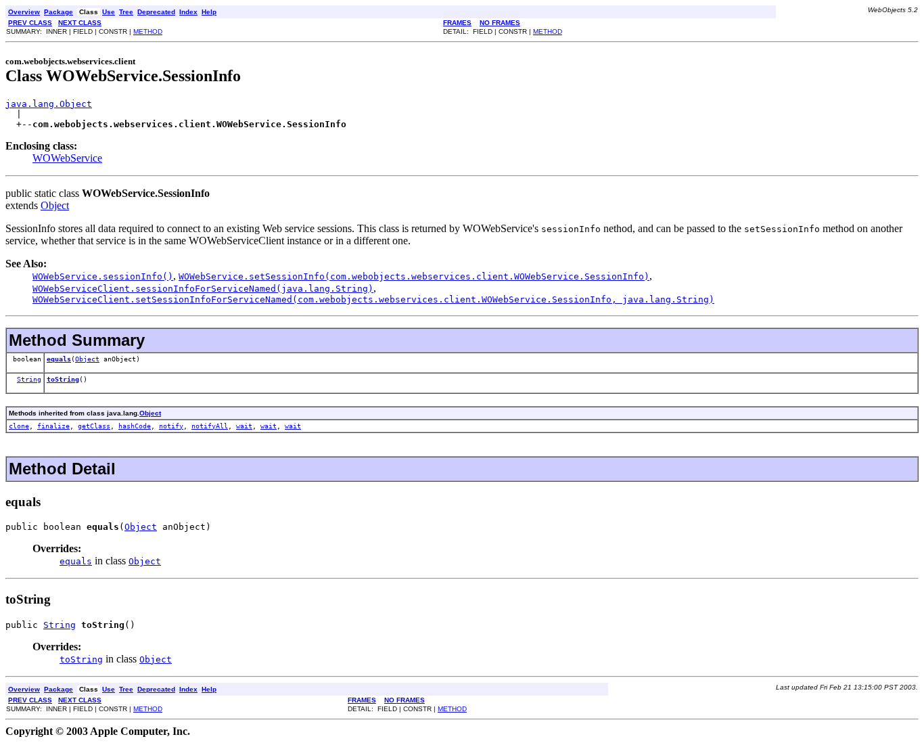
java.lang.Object (48, 104)
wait (244, 426)
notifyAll (209, 426)
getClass (94, 426)
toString (63, 379)
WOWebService (67, 158)
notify (171, 426)
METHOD (147, 31)
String (29, 379)
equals (59, 359)
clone (19, 426)
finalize (53, 426)
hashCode (134, 426)
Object (55, 205)
